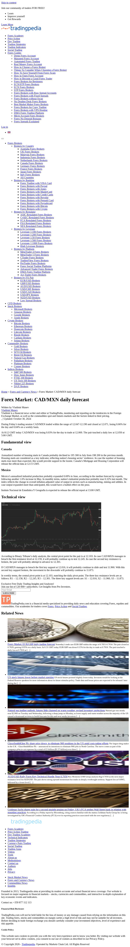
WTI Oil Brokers (22, 352)
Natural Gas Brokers (24, 357)
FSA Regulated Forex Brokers (35, 223)
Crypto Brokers (15, 320)
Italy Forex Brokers (30, 174)
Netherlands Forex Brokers (33, 160)
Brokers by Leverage (24, 229)
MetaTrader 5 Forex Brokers (34, 254)
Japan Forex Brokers (30, 171)
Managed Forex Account (26, 58)
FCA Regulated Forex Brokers (35, 220)
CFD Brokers (14, 303)
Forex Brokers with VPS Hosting (30, 110)
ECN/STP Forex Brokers (26, 84)
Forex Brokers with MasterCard (36, 191)
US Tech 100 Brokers (25, 380)
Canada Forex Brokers (31, 163)
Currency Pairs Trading (19, 843)
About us (12, 857)
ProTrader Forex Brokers (32, 263)
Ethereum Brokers (23, 326)
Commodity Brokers (18, 343)
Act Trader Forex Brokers (33, 274)
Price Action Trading (18, 831)
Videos (11, 852)
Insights (11, 886)
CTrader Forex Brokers (32, 257)
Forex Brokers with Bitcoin (34, 206)
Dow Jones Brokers (24, 375)
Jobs (10, 869)
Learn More (7, 24)
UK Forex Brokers (29, 151)
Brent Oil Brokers (23, 355)
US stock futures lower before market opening (31, 677)
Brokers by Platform (24, 249)
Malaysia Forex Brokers (32, 154)
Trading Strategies (17, 44)
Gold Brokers (21, 346)
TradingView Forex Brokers (34, 260)
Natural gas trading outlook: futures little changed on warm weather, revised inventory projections (56, 710)
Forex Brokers (15, 143)
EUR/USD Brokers (30, 280)
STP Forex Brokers (23, 90)
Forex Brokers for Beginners (28, 81)
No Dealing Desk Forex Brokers (30, 101)
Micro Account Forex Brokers (29, 115)
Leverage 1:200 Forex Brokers (35, 234)
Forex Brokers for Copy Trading (30, 107)
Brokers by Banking (24, 180)
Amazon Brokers (22, 312)
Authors (12, 866)
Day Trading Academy (19, 834)
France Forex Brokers (31, 169)
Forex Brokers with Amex (33, 189)
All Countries (27, 177)
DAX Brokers (21, 386)
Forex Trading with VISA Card (36, 183)
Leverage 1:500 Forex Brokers (35, 240)
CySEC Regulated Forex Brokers (37, 217)
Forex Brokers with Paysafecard (36, 203)
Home (4, 391)
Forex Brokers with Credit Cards (36, 194)
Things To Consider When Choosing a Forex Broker (40, 70)
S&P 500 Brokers (23, 372)
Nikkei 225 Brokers (24, 383)
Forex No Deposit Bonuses (27, 118)
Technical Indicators (18, 837)
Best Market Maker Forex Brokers (31, 104)
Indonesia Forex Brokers (32, 157)
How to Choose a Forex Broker (30, 67)
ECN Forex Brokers (24, 87)
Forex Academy (16, 35)
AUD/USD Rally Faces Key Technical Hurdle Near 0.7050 (38, 776)
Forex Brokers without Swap (28, 98)
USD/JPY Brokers (29, 294)
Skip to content (8, 2)
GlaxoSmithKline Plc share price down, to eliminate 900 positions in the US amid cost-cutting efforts (58, 743)
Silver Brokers (21, 349)
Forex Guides (14, 53)
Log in (4, 127)
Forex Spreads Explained (26, 121)
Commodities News (17, 883)
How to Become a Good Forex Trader (33, 78)
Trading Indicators (17, 47)
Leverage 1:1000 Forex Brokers (36, 243)
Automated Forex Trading (27, 61)
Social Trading (15, 50)
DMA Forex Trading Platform (29, 113)
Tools (10, 854)
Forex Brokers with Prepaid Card (37, 200)
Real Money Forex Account (28, 64)
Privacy (11, 872)
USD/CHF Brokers (30, 289)
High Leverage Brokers (32, 246)
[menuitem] (9, 132)
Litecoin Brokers (22, 332)
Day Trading (14, 41)
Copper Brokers (22, 366)
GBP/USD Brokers (30, 283)
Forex (51, 606)
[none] (68, 132)
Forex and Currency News (23, 391)
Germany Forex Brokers (32, 166)
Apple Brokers (21, 317)
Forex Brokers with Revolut (34, 197)
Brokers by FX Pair (24, 277)
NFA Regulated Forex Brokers (35, 226)
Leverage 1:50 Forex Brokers (35, 237)
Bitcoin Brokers (22, 323)
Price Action (14, 38)
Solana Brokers (21, 340)
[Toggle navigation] (2, 138)
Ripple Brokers (21, 335)
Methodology (14, 860)
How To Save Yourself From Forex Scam (34, 73)
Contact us (13, 863)
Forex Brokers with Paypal (33, 186)
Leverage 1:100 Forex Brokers (35, 232)
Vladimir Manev (9, 410)
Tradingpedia (28, 944)
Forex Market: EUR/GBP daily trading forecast (31, 644)
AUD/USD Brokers (30, 286)
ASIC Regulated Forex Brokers (36, 214)
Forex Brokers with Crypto (33, 209)
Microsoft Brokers (23, 309)
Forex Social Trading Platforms (36, 266)
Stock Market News (18, 877)
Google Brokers (22, 314)
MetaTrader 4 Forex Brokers (34, 252)
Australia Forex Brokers (32, 149)
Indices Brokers (15, 369)
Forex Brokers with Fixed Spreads (31, 95)
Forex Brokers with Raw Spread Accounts (35, 93)
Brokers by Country (24, 146)
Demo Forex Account (25, 55)
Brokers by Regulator (25, 211)
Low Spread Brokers (30, 300)
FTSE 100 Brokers (23, 377)
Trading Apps (14, 849)
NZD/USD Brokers (30, 297)
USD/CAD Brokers (30, 292)
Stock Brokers (15, 306)
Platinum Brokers (22, 363)
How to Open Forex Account (28, 75)
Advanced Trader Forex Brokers (36, 269)
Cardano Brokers (22, 337)
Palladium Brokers (23, 360)
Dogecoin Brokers (23, 329)
